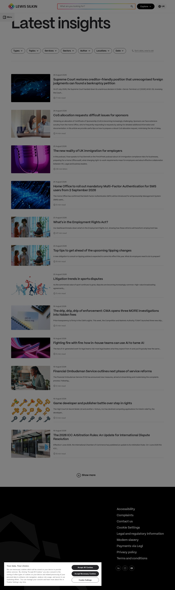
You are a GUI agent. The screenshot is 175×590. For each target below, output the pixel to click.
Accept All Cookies (85, 567)
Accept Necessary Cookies (85, 574)
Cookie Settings (85, 580)
